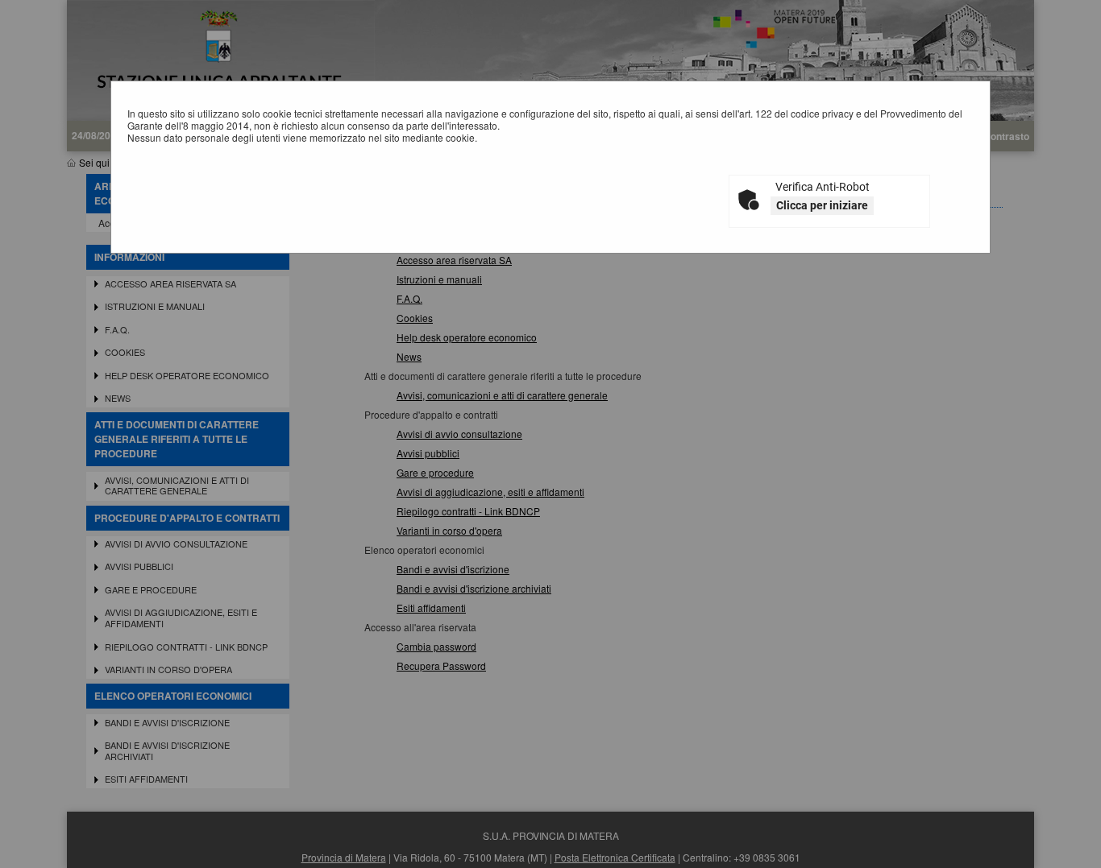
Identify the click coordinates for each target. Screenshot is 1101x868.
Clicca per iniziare (822, 205)
